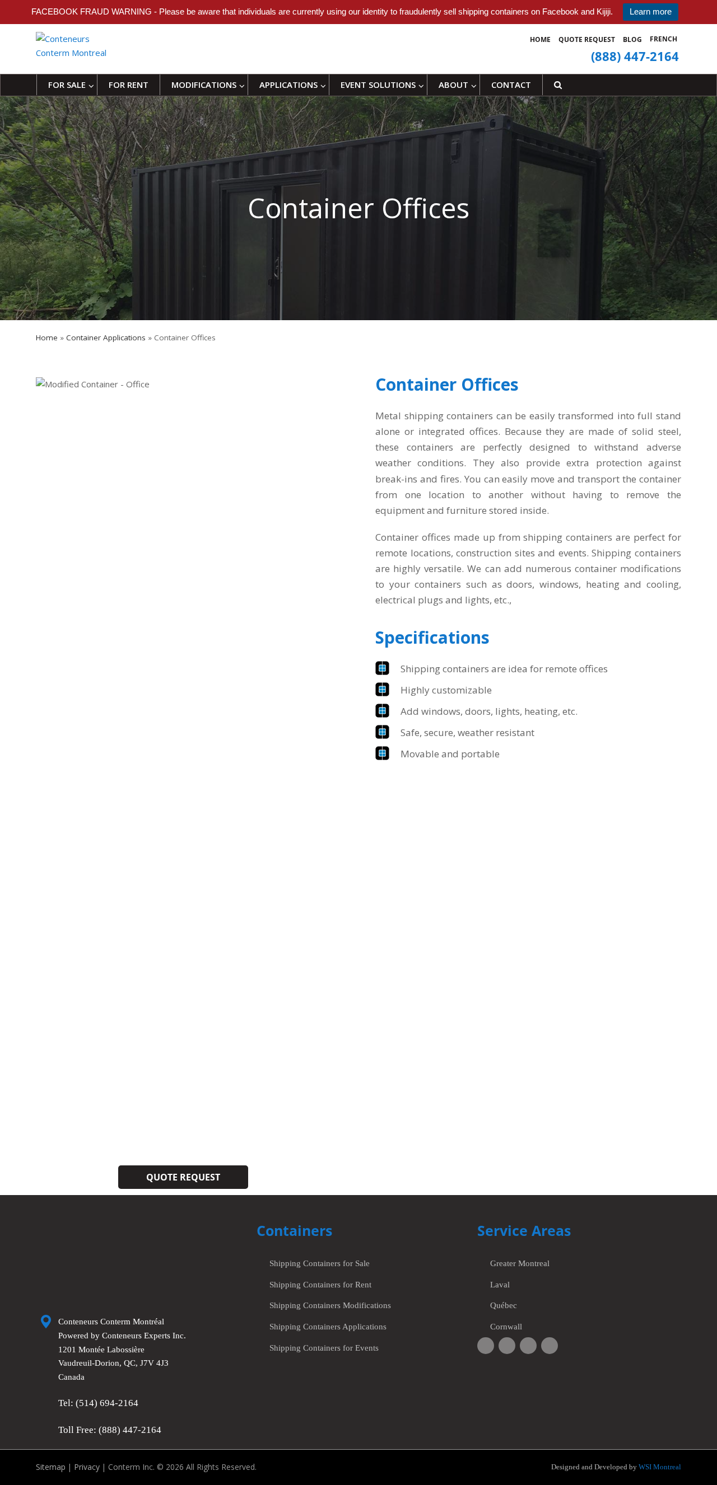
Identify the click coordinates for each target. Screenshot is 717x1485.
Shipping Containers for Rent (320, 1284)
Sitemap (51, 1466)
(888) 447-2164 (509, 1159)
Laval (500, 1284)
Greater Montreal (520, 1263)
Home (540, 39)
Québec (503, 1305)
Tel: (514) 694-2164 (98, 1403)
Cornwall (506, 1326)
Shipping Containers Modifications (330, 1305)
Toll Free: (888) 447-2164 (109, 1430)
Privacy (87, 1466)
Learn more (651, 11)
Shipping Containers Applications (328, 1326)
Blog (632, 39)
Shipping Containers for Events (324, 1347)
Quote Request (586, 39)
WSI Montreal (659, 1467)
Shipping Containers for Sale (319, 1263)
